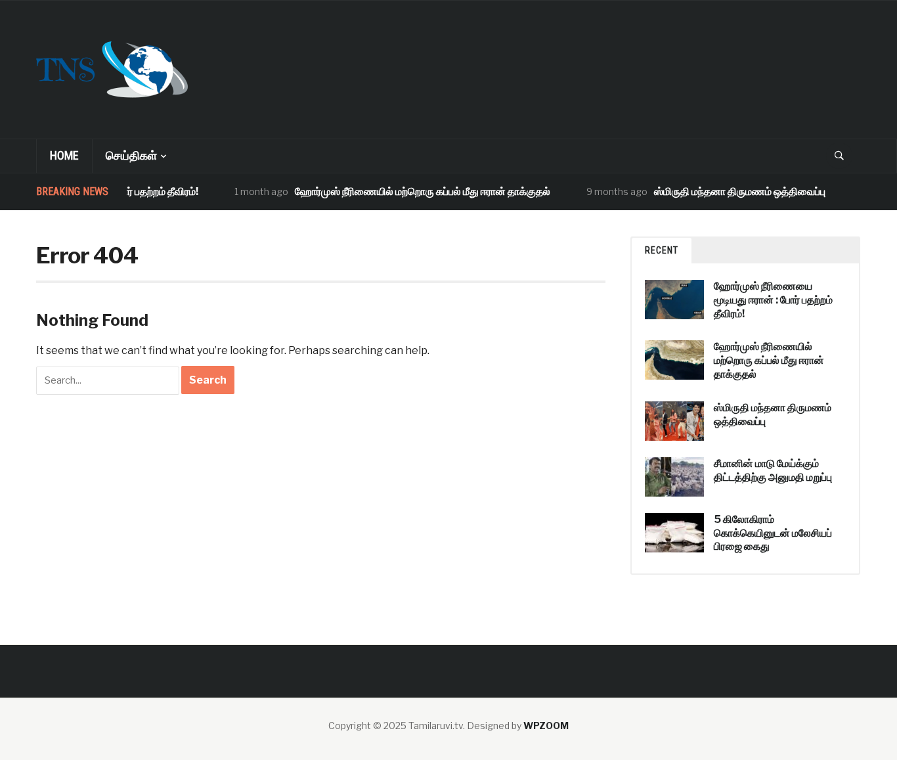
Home (64, 155)
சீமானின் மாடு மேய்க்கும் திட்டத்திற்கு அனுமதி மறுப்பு (773, 470)
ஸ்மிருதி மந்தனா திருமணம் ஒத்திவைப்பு (731, 191)
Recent (661, 250)
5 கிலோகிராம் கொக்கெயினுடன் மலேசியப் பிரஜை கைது (773, 533)
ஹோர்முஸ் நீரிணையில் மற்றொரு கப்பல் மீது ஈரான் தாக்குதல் (414, 191)
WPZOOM (546, 725)
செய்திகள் (131, 155)
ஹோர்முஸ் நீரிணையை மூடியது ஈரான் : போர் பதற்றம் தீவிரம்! (773, 300)
